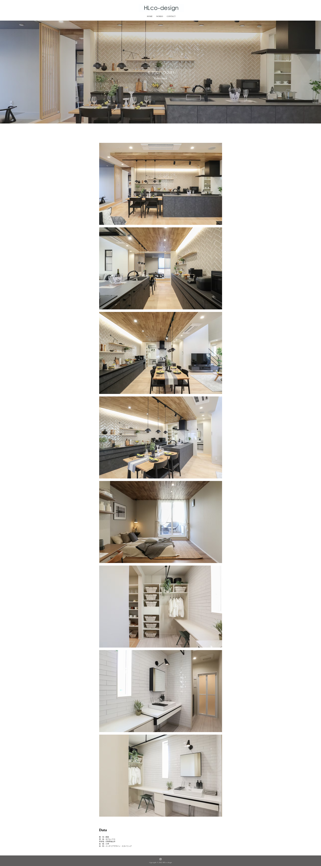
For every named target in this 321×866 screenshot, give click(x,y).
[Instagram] (160, 859)
